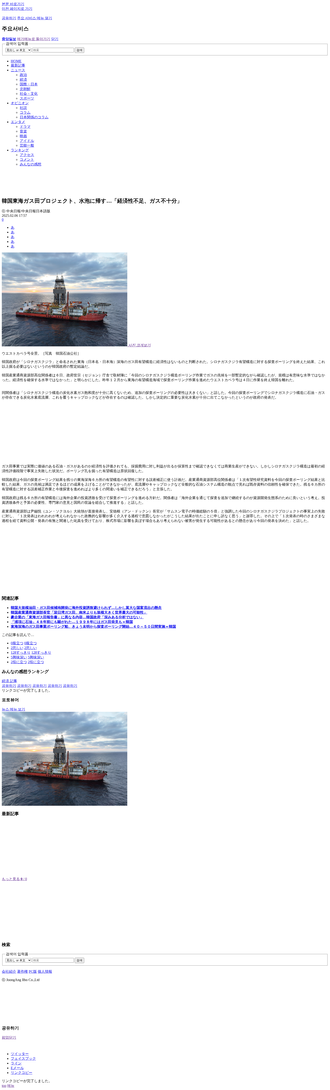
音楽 (23, 131)
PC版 (33, 971)
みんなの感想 (30, 164)
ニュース (18, 70)
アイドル (27, 141)
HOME (16, 61)
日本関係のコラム (34, 117)
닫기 (54, 39)
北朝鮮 (25, 89)
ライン (16, 1063)
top (4, 1086)
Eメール (17, 1068)
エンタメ (18, 122)
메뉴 (10, 1086)
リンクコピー (21, 1073)
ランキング (20, 150)
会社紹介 (9, 971)
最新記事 (18, 65)
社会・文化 (29, 94)
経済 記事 (9, 681)
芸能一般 (27, 145)
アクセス (27, 155)
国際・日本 (29, 84)
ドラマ (25, 126)
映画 (23, 136)
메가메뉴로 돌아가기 (33, 39)
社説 (23, 108)
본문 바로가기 (13, 4)
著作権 (22, 971)
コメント (27, 159)
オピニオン (20, 103)
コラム (25, 112)
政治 (23, 75)
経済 (23, 79)
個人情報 (45, 971)
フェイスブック (23, 1058)
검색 (79, 50)
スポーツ (27, 98)
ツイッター (20, 1054)
